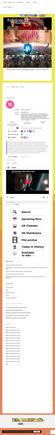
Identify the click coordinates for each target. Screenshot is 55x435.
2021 (7, 340)
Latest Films (9, 283)
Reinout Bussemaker (30, 118)
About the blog (7, 7)
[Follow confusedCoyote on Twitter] (24, 15)
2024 (7, 332)
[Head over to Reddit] (28, 15)
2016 (7, 353)
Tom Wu (33, 119)
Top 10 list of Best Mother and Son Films (16, 307)
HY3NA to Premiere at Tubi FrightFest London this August (19, 271)
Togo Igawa (27, 119)
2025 (7, 330)
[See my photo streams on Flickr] (38, 15)
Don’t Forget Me (9, 287)
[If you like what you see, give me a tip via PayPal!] (43, 15)
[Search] (51, 12)
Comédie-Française (10, 292)
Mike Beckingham (38, 116)
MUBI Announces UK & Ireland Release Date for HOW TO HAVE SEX (27, 69)
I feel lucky (11, 2)
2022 (7, 338)
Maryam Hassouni (29, 116)
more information (29, 431)
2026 (7, 327)
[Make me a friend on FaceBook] (26, 15)
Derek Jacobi (33, 114)
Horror (25, 123)
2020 (7, 343)
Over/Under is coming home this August (16, 318)
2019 (7, 345)
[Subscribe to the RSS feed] (45, 15)
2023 (7, 335)
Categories (19, 2)
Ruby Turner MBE (40, 118)
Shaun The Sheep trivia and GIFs (14, 310)
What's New (9, 261)
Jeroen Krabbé (41, 115)
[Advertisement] (11, 389)
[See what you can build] (31, 15)
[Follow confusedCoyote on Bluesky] (21, 15)
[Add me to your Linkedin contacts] (33, 15)
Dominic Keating (42, 114)
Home (4, 2)
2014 (7, 358)
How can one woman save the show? (14, 265)
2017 (7, 351)
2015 (7, 356)
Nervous (8, 295)
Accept (36, 431)
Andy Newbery (24, 112)
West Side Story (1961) (10, 297)
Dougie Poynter (25, 115)
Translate (16, 204)
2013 (7, 361)
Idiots (7, 290)
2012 (7, 364)
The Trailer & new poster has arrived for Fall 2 (17, 315)
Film (17, 86)
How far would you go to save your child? (15, 274)
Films (34, 2)
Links (27, 2)
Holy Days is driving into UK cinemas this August (18, 312)
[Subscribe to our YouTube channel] (40, 15)
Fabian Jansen (33, 115)
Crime (29, 123)
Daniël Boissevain (25, 114)
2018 (7, 348)
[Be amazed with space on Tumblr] (36, 15)
